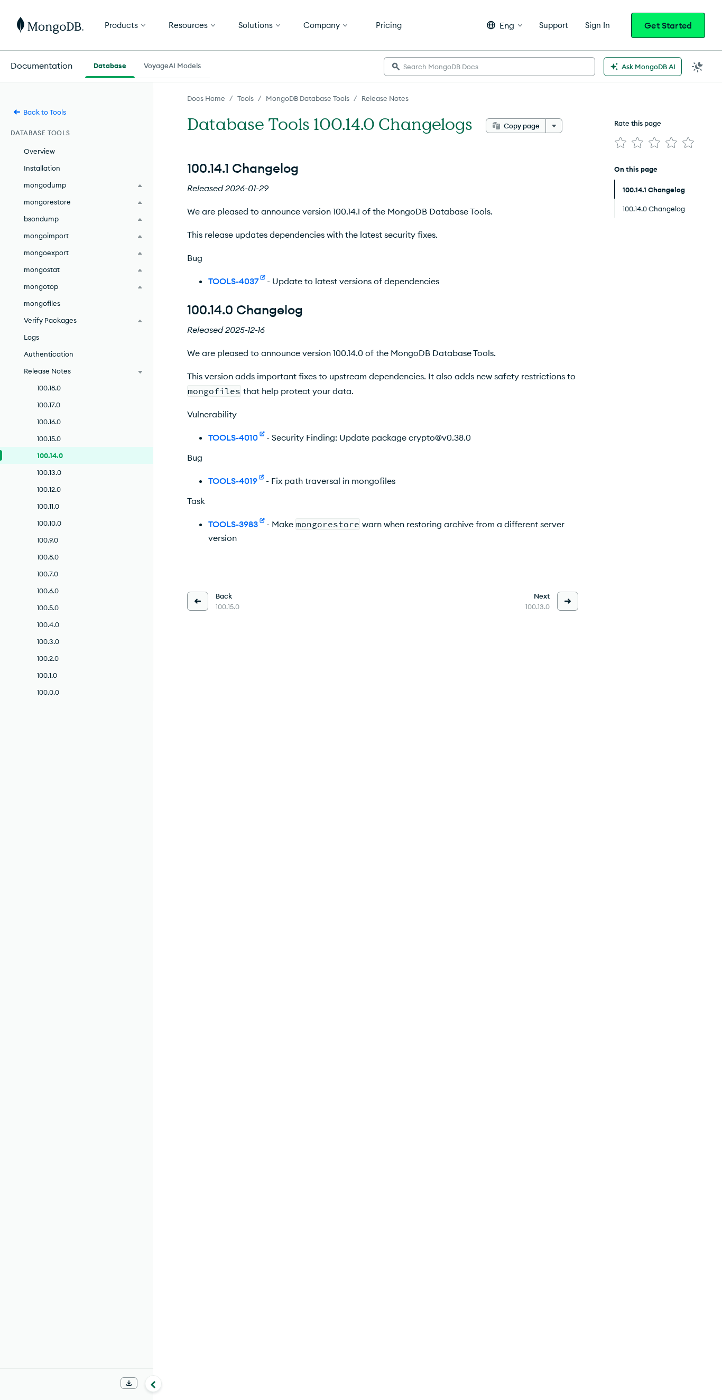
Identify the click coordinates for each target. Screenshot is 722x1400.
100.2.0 (48, 658)
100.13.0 (49, 472)
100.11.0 (48, 506)
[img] (620, 142)
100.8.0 (48, 557)
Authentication (48, 354)
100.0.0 (48, 692)
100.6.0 (48, 590)
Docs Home (206, 98)
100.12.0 (49, 489)
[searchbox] (489, 66)
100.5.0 (48, 607)
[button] (504, 25)
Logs (31, 337)
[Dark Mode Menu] (697, 66)
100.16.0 (49, 421)
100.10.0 (49, 523)
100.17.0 (48, 404)
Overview (39, 151)
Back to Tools (44, 112)
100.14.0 (50, 455)
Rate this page (637, 123)
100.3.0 (48, 641)
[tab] (110, 64)
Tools (245, 98)
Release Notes (385, 98)
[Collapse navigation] (153, 1383)
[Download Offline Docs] (129, 1383)
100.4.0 (48, 624)
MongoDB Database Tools (307, 98)
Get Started (668, 25)
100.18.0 (49, 388)
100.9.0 (47, 540)
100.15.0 (49, 438)
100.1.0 (47, 675)
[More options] (553, 125)
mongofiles (42, 303)
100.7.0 (47, 574)
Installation (42, 168)
